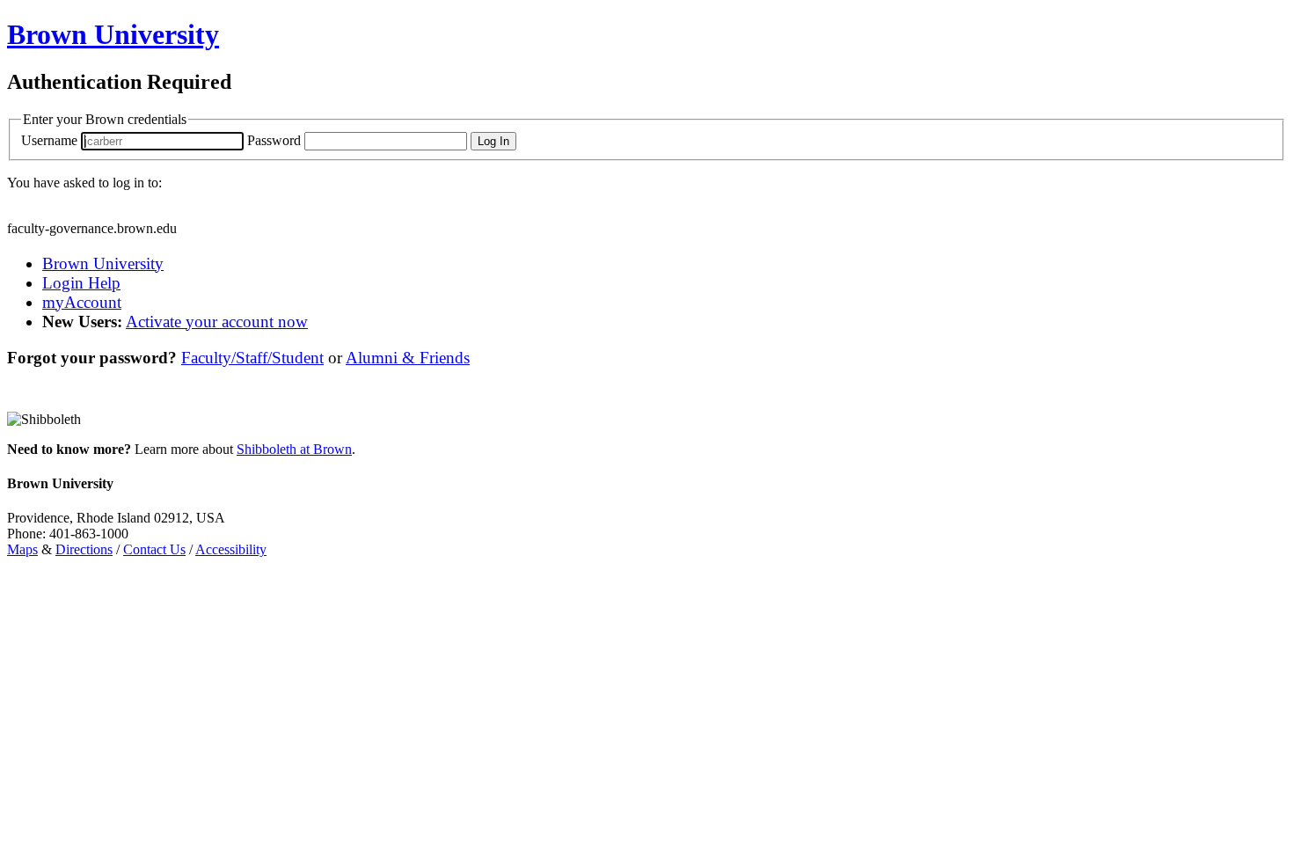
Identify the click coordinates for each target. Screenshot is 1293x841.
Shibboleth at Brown (294, 449)
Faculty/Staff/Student (252, 357)
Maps (22, 549)
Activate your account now (217, 321)
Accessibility (231, 549)
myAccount (81, 302)
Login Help (81, 283)
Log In (493, 141)
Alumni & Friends (408, 357)
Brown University (103, 263)
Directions (84, 549)
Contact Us (154, 549)
